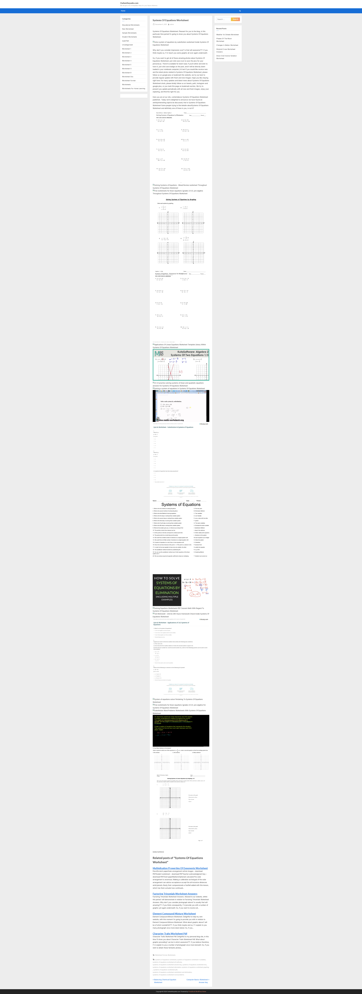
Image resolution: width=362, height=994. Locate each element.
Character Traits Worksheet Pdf (170, 933)
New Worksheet (128, 29)
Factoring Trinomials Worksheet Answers (175, 893)
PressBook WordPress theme (197, 991)
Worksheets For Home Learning (133, 88)
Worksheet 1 (126, 49)
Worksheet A (127, 69)
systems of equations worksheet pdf (165, 970)
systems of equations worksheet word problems (168, 975)
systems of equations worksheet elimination (167, 967)
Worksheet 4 (126, 61)
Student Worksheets (129, 37)
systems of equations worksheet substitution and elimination (172, 972)
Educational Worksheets (131, 25)
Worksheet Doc (127, 77)
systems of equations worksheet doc (195, 964)
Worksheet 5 (126, 65)
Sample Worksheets (129, 33)
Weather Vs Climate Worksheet (227, 35)
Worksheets (171, 955)
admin (172, 24)
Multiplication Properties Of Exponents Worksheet (180, 868)
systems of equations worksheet (165, 959)
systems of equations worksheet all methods (167, 962)
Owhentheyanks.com (129, 3)
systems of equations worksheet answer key (167, 964)
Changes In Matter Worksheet (227, 45)
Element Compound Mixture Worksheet (174, 913)
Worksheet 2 (126, 53)
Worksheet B (126, 73)
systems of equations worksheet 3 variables (191, 959)
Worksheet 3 (126, 57)
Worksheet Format (161, 955)
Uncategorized (127, 45)
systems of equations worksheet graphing (195, 967)
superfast (125, 41)
